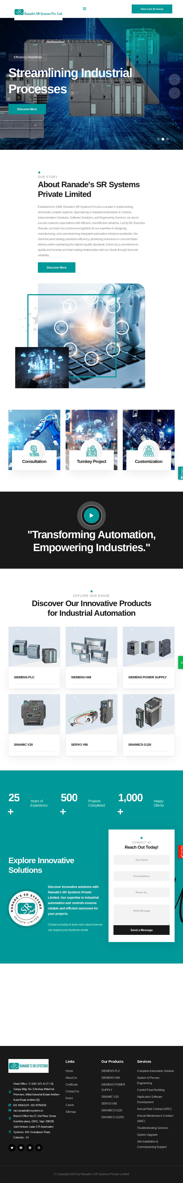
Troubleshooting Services (152, 1127)
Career (70, 1104)
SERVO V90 (79, 744)
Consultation (34, 461)
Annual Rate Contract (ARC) (154, 1108)
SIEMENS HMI (81, 677)
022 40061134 (21, 1105)
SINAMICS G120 (139, 744)
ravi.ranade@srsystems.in (28, 1110)
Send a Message (141, 930)
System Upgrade (147, 1134)
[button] (158, 139)
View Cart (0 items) (152, 9)
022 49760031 (38, 1105)
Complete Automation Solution (155, 1070)
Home (69, 1070)
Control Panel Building (151, 1089)
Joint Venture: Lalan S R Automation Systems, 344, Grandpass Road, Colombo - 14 (33, 1132)
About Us (71, 1077)
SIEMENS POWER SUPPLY (147, 677)
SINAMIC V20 (23, 744)
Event (69, 1098)
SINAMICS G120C (112, 1117)
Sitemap (71, 1111)
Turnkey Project (91, 461)
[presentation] (174, 79)
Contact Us (72, 1091)
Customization (148, 461)
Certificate (72, 1084)
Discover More (27, 108)
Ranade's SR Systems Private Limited (105, 1174)
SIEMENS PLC (24, 677)
